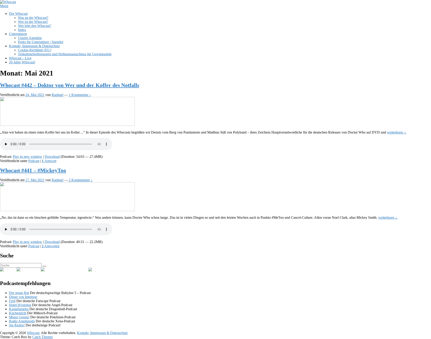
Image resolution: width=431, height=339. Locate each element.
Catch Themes (42, 337)
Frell (12, 301)
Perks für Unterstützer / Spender (40, 42)
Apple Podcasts (77, 270)
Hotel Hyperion (20, 305)
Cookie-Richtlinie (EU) (34, 50)
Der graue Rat (19, 293)
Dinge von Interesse (23, 297)
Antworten (50, 246)
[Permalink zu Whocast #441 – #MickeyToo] (67, 210)
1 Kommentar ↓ (80, 95)
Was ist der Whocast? (33, 18)
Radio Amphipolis (22, 321)
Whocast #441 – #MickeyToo (33, 170)
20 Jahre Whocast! (22, 62)
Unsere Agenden (30, 38)
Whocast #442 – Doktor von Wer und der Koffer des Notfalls (69, 85)
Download (52, 156)
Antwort (49, 161)
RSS (13, 270)
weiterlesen (397, 132)
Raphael (57, 95)
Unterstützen (18, 34)
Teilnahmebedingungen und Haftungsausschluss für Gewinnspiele (65, 54)
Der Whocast (18, 14)
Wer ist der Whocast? (33, 22)
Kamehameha (19, 309)
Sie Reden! (17, 325)
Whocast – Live (20, 58)
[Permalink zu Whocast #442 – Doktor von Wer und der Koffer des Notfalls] (67, 125)
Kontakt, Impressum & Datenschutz (34, 46)
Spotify (36, 270)
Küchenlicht (17, 313)
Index (22, 30)
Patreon (108, 270)
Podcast (33, 161)
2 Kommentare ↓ (80, 180)
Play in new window (27, 156)
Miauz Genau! (19, 317)
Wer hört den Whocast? (34, 26)
